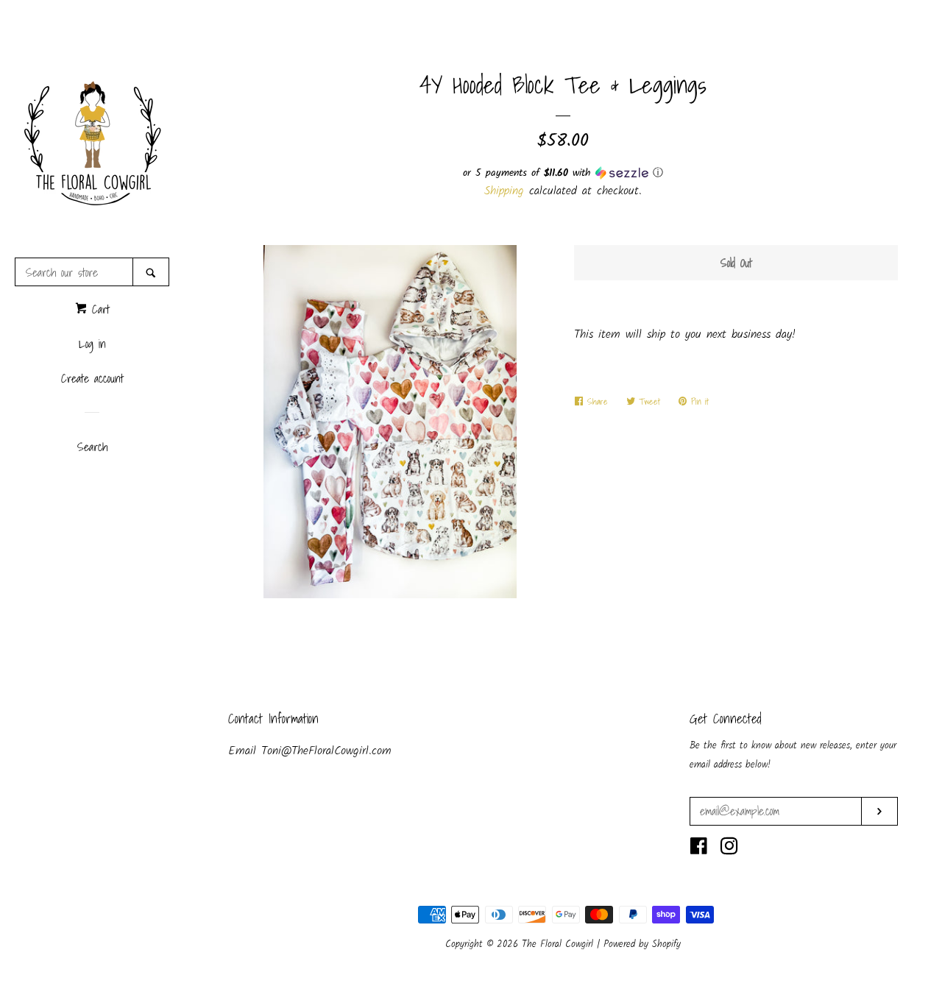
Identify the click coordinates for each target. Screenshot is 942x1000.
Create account (92, 378)
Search (92, 446)
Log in (92, 343)
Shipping (504, 191)
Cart (98, 309)
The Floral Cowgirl (559, 944)
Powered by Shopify (642, 944)
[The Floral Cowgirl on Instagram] (729, 849)
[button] (563, 173)
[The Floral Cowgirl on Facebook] (699, 849)
